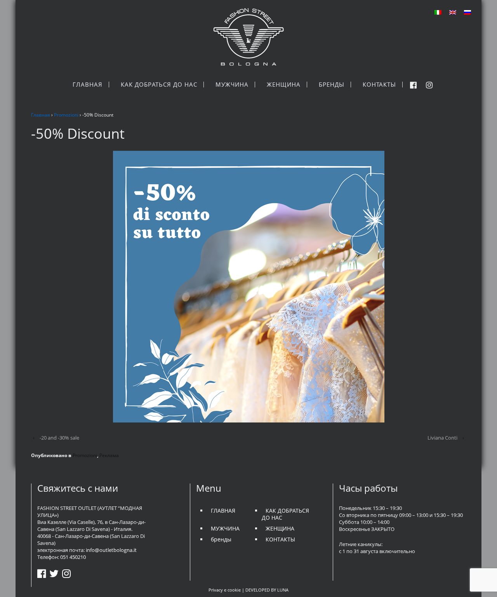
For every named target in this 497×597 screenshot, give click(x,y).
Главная (40, 115)
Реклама (109, 455)
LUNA (282, 590)
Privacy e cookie (225, 590)
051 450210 (73, 556)
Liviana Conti (442, 437)
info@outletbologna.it (111, 549)
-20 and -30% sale (59, 437)
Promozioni (66, 115)
